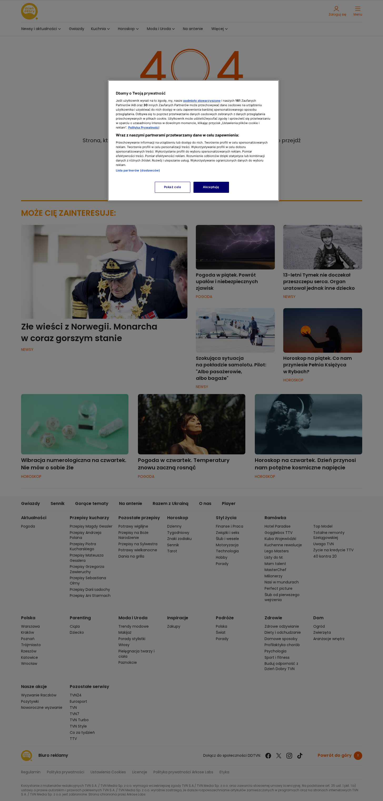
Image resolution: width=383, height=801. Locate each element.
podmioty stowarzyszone (202, 100)
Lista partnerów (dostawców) (138, 170)
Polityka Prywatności (143, 127)
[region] (193, 140)
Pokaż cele (172, 187)
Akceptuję (211, 187)
